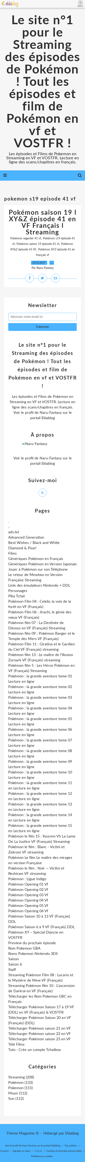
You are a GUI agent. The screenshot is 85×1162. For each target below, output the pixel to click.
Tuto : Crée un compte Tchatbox (34, 1050)
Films (12, 553)
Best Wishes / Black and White (34, 543)
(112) (17, 1093)
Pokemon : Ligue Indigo (27, 879)
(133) (20, 1083)
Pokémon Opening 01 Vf (28, 884)
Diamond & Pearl (22, 548)
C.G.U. (38, 1151)
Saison (13, 959)
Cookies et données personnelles (64, 1151)
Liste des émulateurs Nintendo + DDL (39, 585)
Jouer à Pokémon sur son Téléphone (38, 569)
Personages (17, 591)
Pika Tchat (16, 596)
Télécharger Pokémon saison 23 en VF (39, 1039)
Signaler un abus (22, 1151)
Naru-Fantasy (51, 413)
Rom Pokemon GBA (24, 948)
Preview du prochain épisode (32, 943)
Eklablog (72, 1133)
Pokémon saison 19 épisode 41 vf (38, 244)
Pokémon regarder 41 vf (25, 238)
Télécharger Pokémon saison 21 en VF (39, 1028)
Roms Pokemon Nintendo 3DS (33, 954)
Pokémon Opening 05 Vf (28, 906)
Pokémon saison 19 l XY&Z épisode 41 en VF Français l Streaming (43, 222)
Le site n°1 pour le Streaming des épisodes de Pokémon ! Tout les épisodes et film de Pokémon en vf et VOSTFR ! (42, 82)
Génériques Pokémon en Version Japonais (42, 564)
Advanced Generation (26, 537)
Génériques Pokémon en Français (35, 559)
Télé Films (16, 1044)
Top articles (70, 1145)
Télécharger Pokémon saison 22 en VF (39, 1034)
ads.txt (13, 532)
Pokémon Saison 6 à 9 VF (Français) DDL (41, 927)
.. (9, 527)
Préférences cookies (42, 1156)
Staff (12, 970)
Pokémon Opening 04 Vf (28, 900)
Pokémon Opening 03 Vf (28, 895)
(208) (21, 1077)
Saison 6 (15, 964)
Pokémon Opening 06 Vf (28, 911)
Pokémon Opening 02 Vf (28, 890)
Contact (4, 1151)
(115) (20, 1088)
